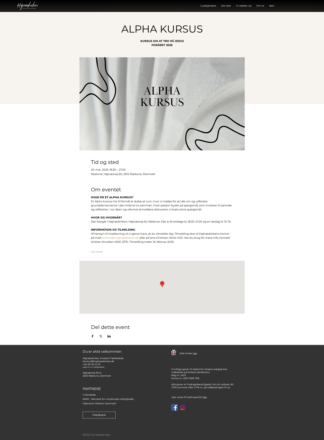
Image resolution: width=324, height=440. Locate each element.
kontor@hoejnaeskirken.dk (98, 361)
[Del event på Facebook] (92, 336)
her (195, 353)
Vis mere (97, 251)
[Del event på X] (100, 336)
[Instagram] (183, 407)
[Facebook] (174, 407)
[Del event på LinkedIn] (109, 336)
